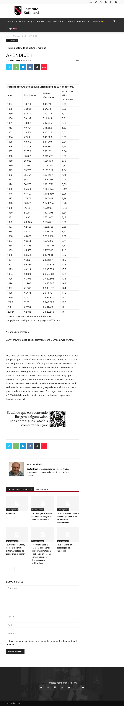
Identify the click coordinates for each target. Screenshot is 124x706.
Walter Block (15, 60)
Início (8, 36)
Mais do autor (42, 489)
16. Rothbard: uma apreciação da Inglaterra (65, 548)
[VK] (30, 67)
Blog (49, 21)
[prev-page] (8, 569)
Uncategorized (19, 36)
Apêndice (10, 513)
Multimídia (58, 21)
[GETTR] (90, 2)
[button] (114, 21)
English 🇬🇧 (12, 28)
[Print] (37, 67)
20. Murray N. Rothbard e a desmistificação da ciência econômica (41, 516)
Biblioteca (70, 21)
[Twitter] (110, 2)
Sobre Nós (20, 21)
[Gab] (85, 2)
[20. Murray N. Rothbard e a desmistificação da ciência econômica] (42, 503)
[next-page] (13, 569)
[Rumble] (100, 2)
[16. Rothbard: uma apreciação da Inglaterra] (68, 534)
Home (10, 21)
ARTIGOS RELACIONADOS (20, 489)
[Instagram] (95, 2)
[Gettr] (44, 67)
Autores (40, 21)
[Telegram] (105, 2)
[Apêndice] (17, 503)
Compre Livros (83, 21)
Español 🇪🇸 (98, 21)
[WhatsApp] (16, 67)
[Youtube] (115, 2)
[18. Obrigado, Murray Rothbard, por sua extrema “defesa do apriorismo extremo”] (17, 534)
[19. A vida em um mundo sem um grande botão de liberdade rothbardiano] (68, 503)
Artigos (31, 21)
